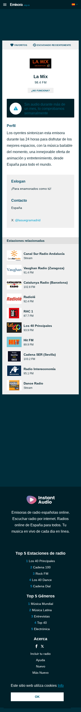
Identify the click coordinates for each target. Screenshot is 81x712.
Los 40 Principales (42, 561)
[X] (42, 647)
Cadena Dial (42, 586)
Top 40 (42, 622)
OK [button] (37, 696)
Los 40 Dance (42, 580)
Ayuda (40, 660)
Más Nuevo (40, 672)
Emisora (20, 5)
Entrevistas (42, 616)
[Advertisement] (40, 25)
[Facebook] (36, 647)
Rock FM (42, 573)
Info (61, 685)
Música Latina (42, 610)
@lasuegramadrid (27, 220)
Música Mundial (42, 604)
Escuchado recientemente (54, 45)
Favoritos (20, 45)
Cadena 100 (42, 567)
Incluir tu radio (40, 653)
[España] (75, 4)
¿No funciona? (40, 90)
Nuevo (40, 666)
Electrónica (42, 629)
